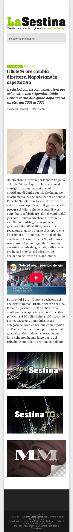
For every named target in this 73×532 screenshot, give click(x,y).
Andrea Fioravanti (20, 108)
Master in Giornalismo (31, 516)
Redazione (36, 528)
